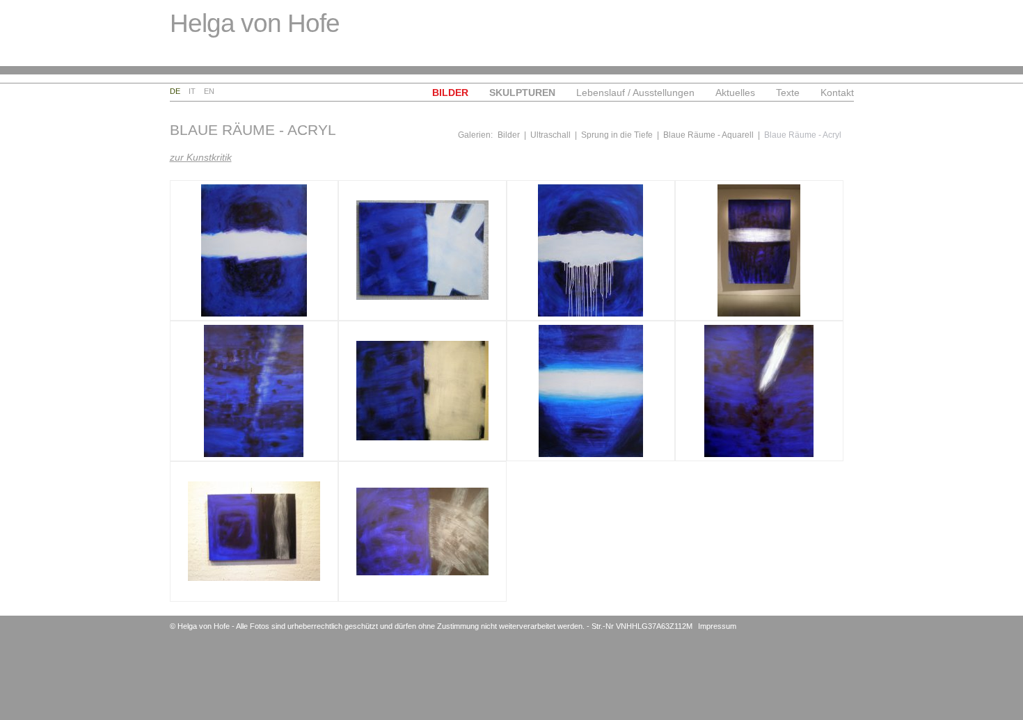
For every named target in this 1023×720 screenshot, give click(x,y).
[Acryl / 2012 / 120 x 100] (254, 250)
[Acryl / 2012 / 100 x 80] (591, 250)
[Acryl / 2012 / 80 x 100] (422, 391)
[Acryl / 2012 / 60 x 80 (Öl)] (422, 250)
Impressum (717, 626)
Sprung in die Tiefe (617, 135)
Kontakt (837, 92)
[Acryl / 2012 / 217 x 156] (759, 250)
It (192, 91)
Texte (788, 92)
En (209, 91)
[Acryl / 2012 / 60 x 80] (254, 531)
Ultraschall (550, 135)
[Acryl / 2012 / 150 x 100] (422, 531)
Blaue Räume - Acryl (802, 135)
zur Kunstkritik (201, 157)
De (175, 91)
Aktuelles (735, 92)
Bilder (450, 92)
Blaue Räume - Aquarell (708, 135)
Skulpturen (522, 92)
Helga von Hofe (255, 23)
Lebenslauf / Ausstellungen (635, 92)
